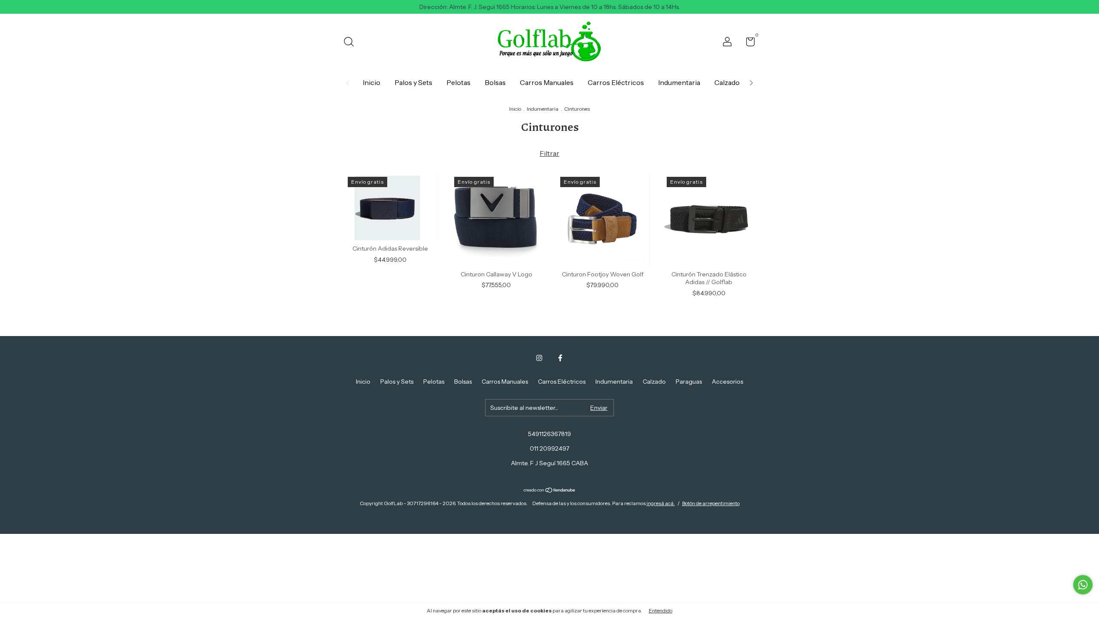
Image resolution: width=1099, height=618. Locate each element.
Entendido (660, 610)
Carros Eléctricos (616, 82)
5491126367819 (549, 434)
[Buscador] (351, 43)
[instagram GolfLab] (539, 357)
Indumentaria (679, 82)
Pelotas (458, 82)
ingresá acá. (661, 503)
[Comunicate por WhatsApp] (1083, 584)
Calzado (727, 82)
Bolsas (495, 82)
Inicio (371, 82)
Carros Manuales (547, 82)
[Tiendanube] (550, 490)
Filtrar (549, 153)
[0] (747, 43)
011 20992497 (549, 448)
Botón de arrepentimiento (711, 503)
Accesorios (727, 381)
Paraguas (689, 381)
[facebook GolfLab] (560, 357)
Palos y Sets (413, 82)
